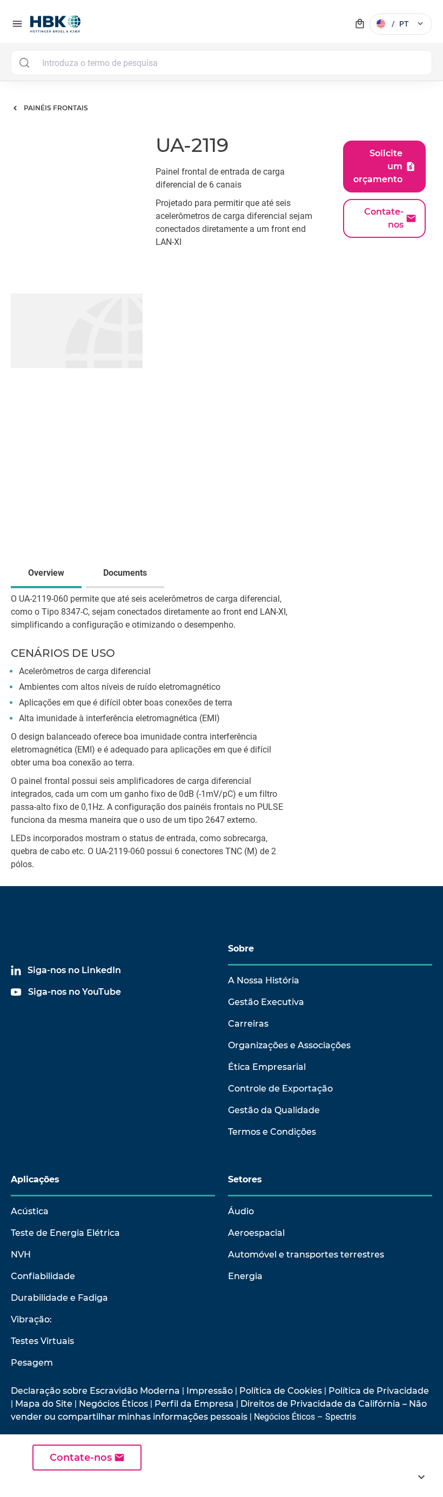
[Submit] (24, 63)
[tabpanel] (221, 739)
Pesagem (32, 1363)
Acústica (30, 1211)
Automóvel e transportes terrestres (306, 1254)
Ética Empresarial (267, 1067)
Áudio (241, 1211)
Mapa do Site (43, 1404)
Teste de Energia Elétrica (65, 1233)
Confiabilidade (43, 1276)
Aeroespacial (256, 1233)
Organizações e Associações (289, 1045)
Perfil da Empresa (194, 1404)
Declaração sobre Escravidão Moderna (95, 1391)
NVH (21, 1254)
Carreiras (248, 1024)
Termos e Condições (272, 1132)
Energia (245, 1276)
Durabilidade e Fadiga (59, 1298)
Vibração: (31, 1319)
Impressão (209, 1391)
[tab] (48, 574)
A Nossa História (263, 980)
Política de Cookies (280, 1391)
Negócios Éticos (113, 1404)
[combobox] (221, 62)
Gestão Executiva (266, 1002)
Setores (245, 1179)
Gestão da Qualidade (274, 1110)
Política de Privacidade (378, 1391)
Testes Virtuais (42, 1341)
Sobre (241, 948)
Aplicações (35, 1179)
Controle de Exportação (280, 1088)
